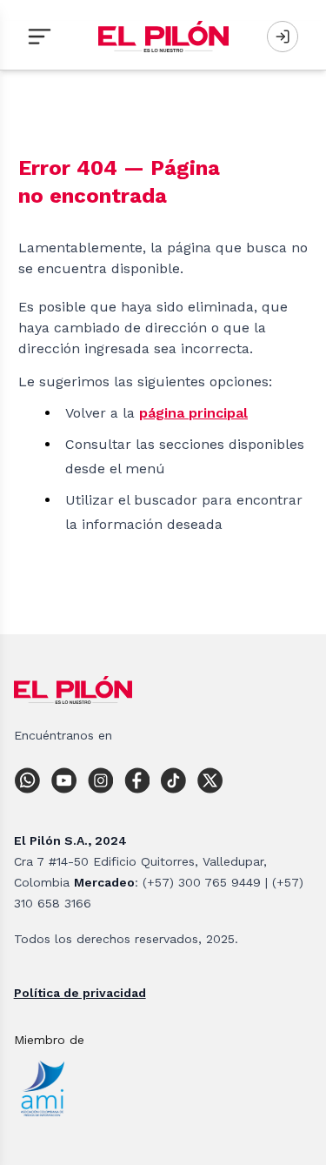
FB (141, 780)
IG (104, 780)
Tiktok (177, 780)
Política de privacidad (80, 993)
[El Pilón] (163, 36)
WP (31, 780)
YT (68, 780)
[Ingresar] (282, 36)
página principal (193, 413)
